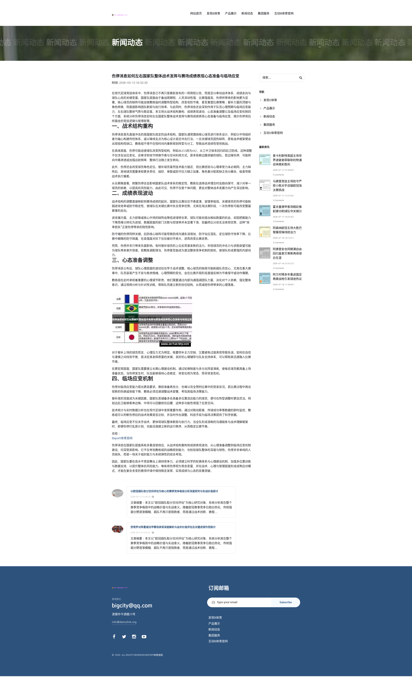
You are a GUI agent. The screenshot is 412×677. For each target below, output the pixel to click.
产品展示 (231, 13)
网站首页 (196, 13)
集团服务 (263, 13)
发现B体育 (213, 13)
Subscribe (286, 602)
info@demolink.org (124, 622)
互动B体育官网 (284, 13)
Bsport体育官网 (154, 655)
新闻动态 (247, 13)
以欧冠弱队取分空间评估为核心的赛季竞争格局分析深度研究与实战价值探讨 (174, 491)
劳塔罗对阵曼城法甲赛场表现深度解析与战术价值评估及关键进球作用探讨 (173, 527)
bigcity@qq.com (132, 605)
